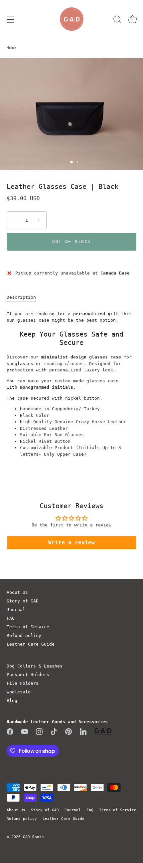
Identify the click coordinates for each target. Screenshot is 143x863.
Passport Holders (28, 674)
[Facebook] (10, 731)
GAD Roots (33, 837)
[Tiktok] (54, 731)
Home (11, 47)
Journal (16, 609)
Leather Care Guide (31, 644)
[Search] (117, 20)
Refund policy (24, 635)
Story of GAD (23, 600)
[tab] (25, 297)
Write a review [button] (71, 542)
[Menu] (10, 19)
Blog (12, 700)
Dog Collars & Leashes (35, 666)
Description (21, 297)
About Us (17, 592)
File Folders (23, 683)
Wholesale (19, 691)
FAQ (11, 618)
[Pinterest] (68, 731)
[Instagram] (39, 731)
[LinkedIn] (83, 731)
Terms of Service (28, 626)
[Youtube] (24, 731)
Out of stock (71, 241)
